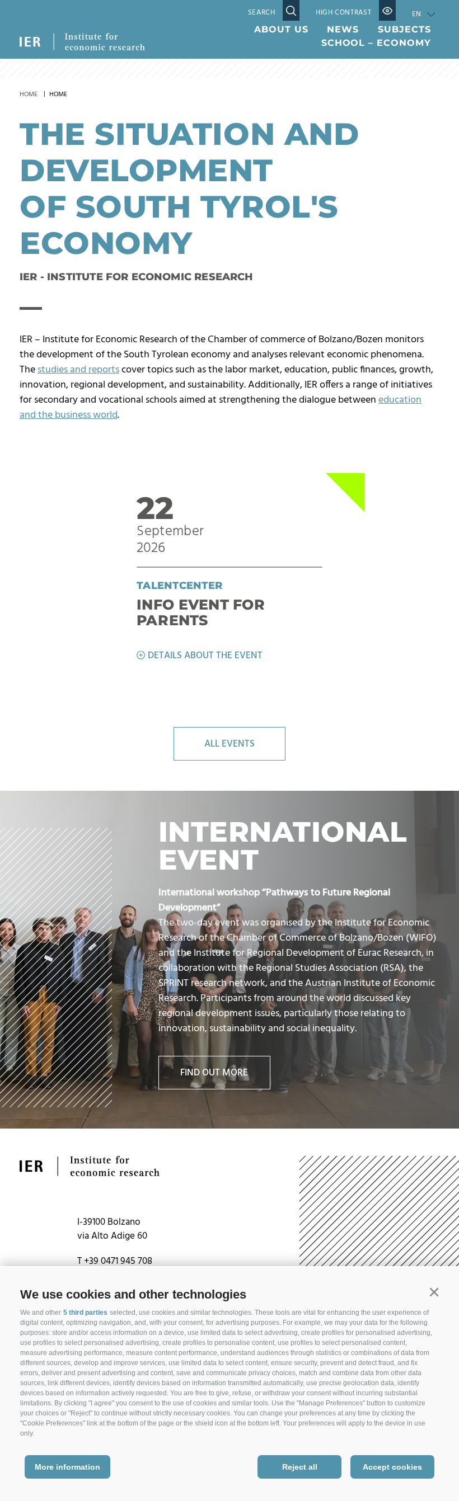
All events (229, 744)
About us (281, 29)
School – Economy (376, 42)
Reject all (299, 1466)
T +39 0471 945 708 (114, 1261)
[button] (434, 1292)
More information (67, 1466)
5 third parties (85, 1312)
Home (29, 94)
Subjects (404, 29)
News (343, 29)
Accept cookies (392, 1466)
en (416, 14)
